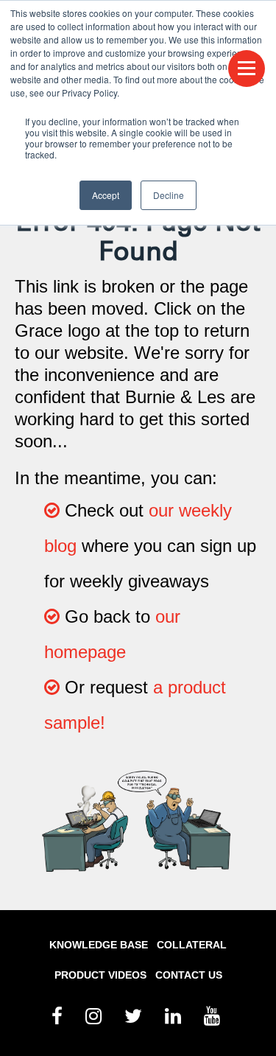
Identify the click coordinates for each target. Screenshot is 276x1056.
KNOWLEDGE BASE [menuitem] (98, 945)
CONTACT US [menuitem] (188, 975)
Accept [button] (105, 195)
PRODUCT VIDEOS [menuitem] (100, 975)
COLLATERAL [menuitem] (192, 945)
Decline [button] (168, 195)
